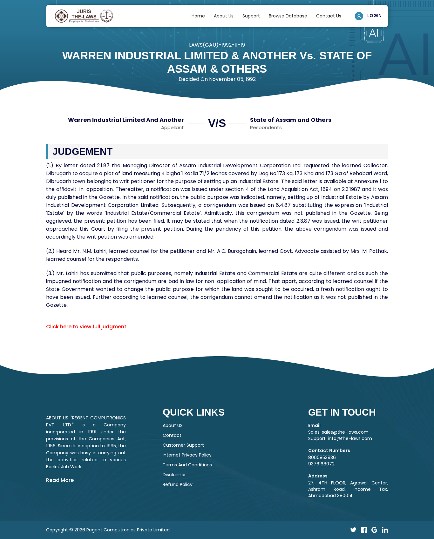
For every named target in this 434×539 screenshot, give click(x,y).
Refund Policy (178, 484)
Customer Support (183, 445)
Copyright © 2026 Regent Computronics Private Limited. (108, 530)
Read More (60, 480)
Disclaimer (174, 474)
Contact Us (328, 16)
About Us (224, 16)
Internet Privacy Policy (187, 454)
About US (173, 425)
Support (251, 16)
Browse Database (288, 16)
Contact (172, 435)
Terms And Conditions (187, 464)
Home (198, 16)
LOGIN (374, 15)
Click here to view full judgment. (87, 326)
